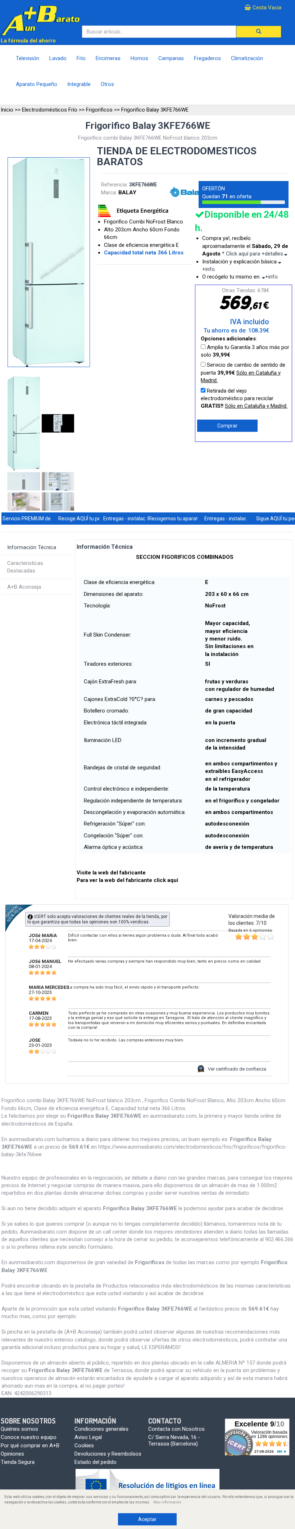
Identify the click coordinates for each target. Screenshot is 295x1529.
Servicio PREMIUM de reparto (36, 518)
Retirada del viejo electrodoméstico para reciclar (244, 399)
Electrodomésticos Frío (49, 110)
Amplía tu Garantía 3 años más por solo (245, 351)
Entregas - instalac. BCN (231, 518)
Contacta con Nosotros (176, 1429)
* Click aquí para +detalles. (253, 253)
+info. (272, 276)
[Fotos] (25, 424)
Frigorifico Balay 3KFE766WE (155, 110)
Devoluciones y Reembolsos (107, 1454)
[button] (258, 32)
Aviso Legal (88, 1437)
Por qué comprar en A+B (30, 1445)
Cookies (84, 1445)
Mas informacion (167, 1502)
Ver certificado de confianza (237, 1069)
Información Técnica (31, 547)
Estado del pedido (95, 1462)
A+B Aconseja (24, 587)
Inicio (7, 110)
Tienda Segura (18, 1462)
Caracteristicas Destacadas (25, 567)
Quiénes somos (19, 1429)
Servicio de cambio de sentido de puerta (243, 373)
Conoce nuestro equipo (28, 1437)
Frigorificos (99, 110)
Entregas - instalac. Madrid (133, 518)
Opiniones (12, 1454)
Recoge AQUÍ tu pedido (84, 518)
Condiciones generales (101, 1429)
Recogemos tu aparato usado (182, 518)
